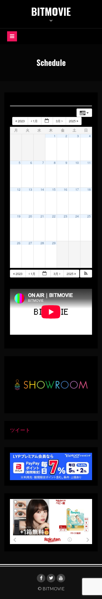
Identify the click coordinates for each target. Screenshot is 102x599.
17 (77, 189)
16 (65, 189)
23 (65, 216)
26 (18, 243)
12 (18, 189)
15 (54, 189)
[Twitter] (51, 578)
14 (42, 189)
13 (30, 189)
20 (30, 216)
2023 (21, 121)
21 (42, 216)
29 (54, 243)
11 (89, 163)
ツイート (20, 430)
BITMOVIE (51, 11)
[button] (86, 274)
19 (18, 216)
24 (77, 216)
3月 (58, 121)
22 (54, 216)
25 (89, 216)
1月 (35, 121)
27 (30, 243)
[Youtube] (61, 578)
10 (77, 163)
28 (42, 243)
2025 (72, 121)
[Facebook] (41, 578)
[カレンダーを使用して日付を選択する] (47, 121)
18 (89, 189)
